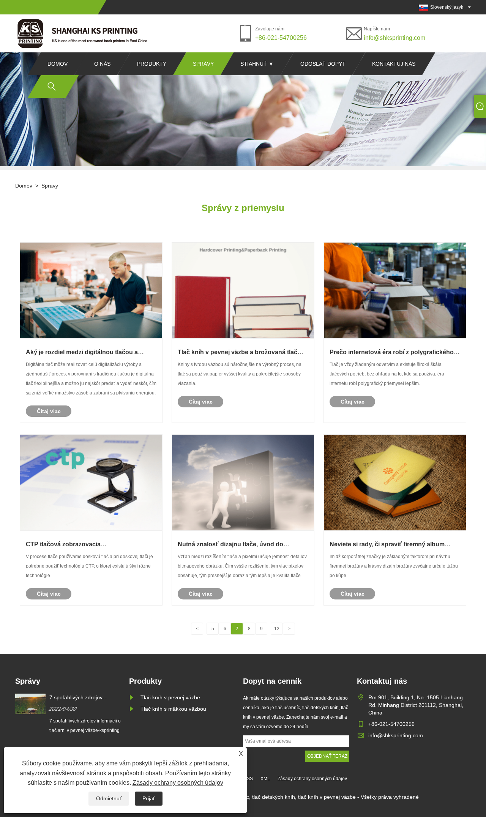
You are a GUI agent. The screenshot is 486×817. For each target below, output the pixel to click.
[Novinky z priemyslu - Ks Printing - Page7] (83, 33)
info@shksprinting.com (394, 38)
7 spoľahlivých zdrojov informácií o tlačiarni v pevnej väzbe (84, 697)
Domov (57, 64)
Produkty (151, 64)
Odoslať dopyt (323, 64)
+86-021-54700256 (281, 38)
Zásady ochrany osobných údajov (178, 782)
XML (265, 778)
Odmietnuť (109, 798)
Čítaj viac (49, 411)
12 (276, 628)
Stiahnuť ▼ (257, 64)
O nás (102, 64)
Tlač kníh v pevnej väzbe (170, 697)
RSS (248, 778)
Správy (203, 64)
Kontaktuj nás (393, 64)
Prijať (148, 798)
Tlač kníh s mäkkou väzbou (173, 709)
